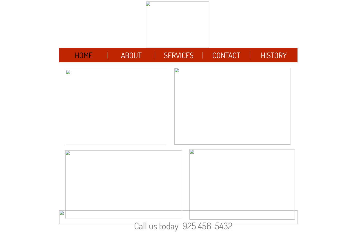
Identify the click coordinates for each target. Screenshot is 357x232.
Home (84, 55)
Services (179, 55)
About (131, 55)
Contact (226, 55)
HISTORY (274, 55)
